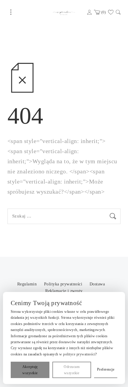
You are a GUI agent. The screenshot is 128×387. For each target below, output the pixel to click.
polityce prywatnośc (78, 354)
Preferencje (105, 369)
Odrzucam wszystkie (71, 370)
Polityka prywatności (64, 284)
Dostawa (97, 284)
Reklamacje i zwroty (63, 291)
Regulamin (27, 284)
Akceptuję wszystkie (30, 370)
